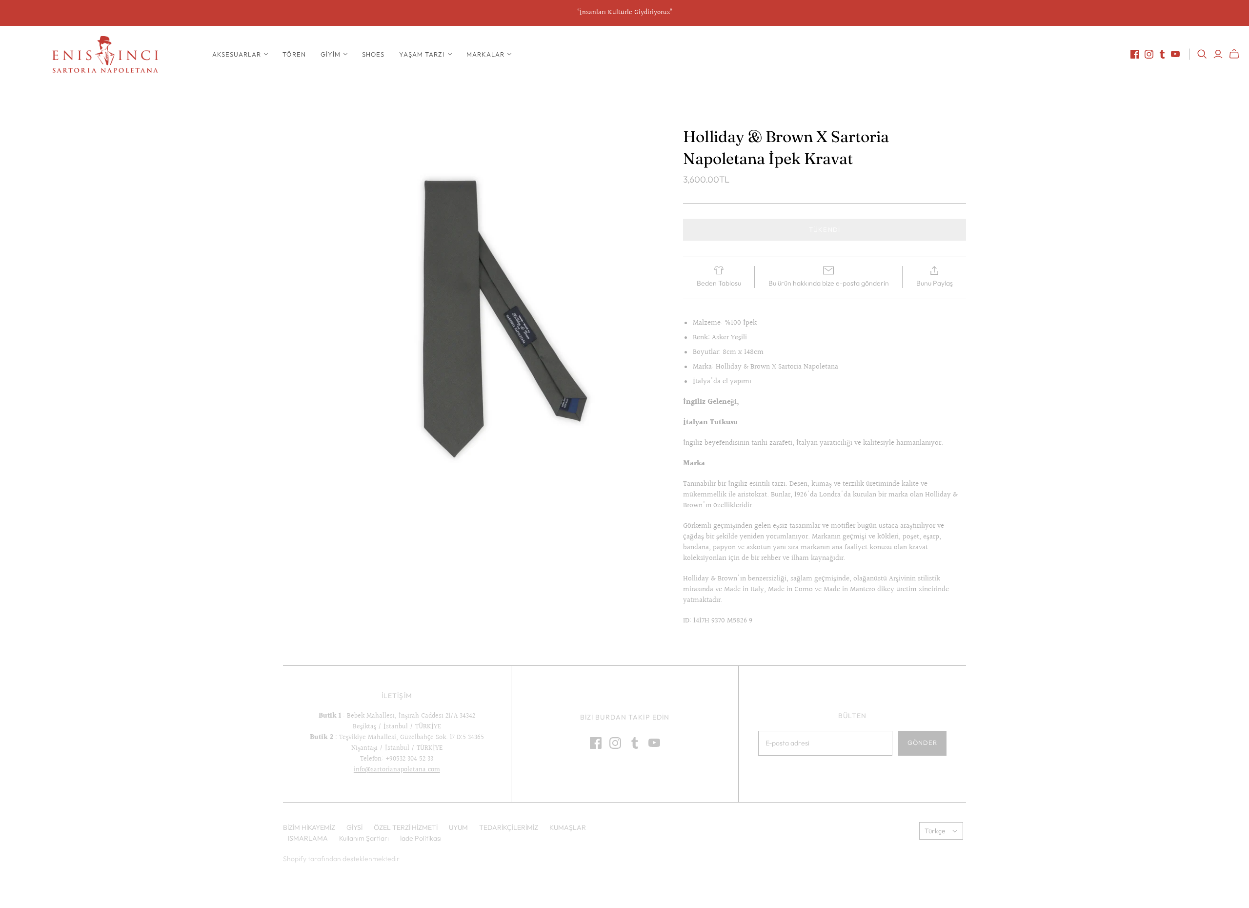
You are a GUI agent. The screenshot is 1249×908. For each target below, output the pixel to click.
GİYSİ (354, 827)
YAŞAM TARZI (421, 54)
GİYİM (331, 54)
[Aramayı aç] (1202, 54)
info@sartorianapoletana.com (397, 769)
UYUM (458, 827)
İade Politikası (421, 838)
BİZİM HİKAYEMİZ (309, 827)
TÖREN (293, 54)
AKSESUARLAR (236, 54)
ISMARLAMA (308, 838)
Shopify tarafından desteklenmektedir (341, 858)
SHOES (373, 54)
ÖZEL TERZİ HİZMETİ (406, 827)
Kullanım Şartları (364, 838)
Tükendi (824, 229)
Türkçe (935, 830)
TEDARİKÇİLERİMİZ (508, 827)
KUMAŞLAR (567, 827)
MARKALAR (485, 54)
